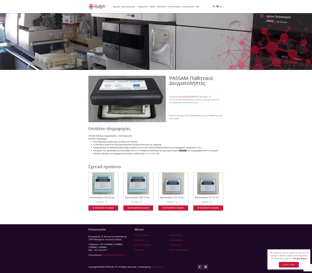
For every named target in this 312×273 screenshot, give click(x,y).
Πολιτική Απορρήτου (179, 249)
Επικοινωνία (188, 6)
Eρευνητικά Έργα (142, 245)
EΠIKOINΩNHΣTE (190, 96)
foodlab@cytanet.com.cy (113, 255)
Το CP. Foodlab (141, 235)
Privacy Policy (300, 258)
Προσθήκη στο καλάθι (104, 208)
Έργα (152, 6)
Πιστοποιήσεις (174, 6)
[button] (214, 6)
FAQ (197, 6)
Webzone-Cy (157, 267)
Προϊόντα (161, 6)
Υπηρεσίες (142, 6)
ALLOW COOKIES (289, 265)
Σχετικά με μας (128, 6)
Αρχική (116, 6)
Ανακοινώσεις (175, 235)
